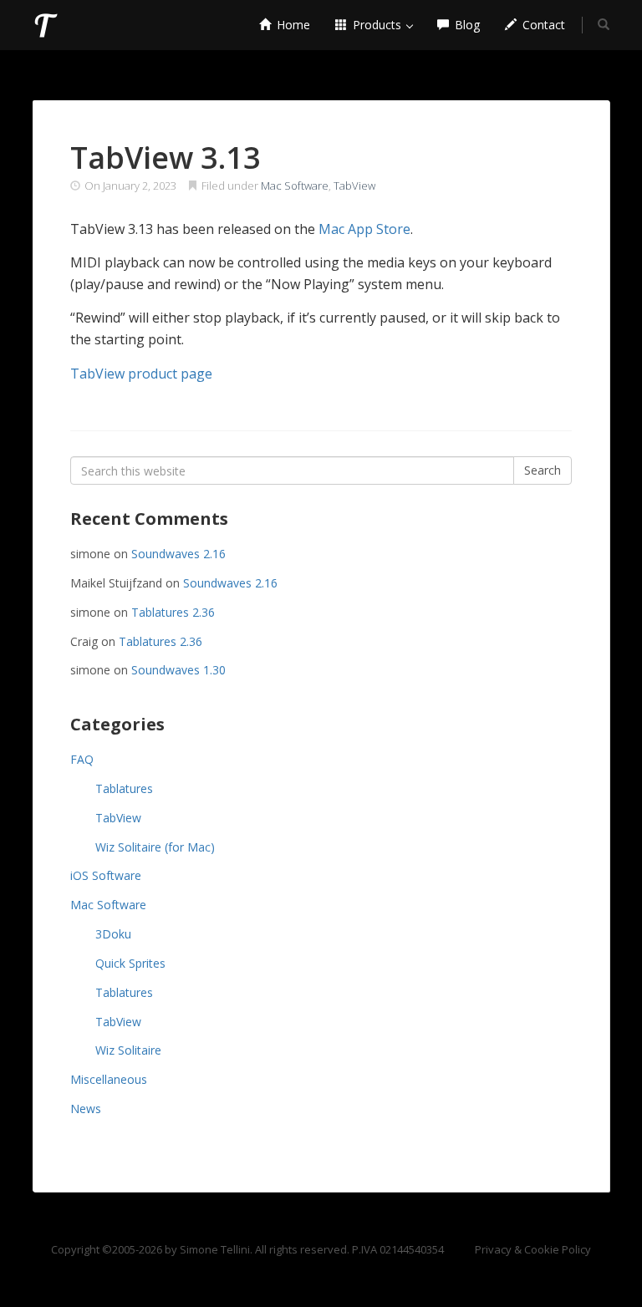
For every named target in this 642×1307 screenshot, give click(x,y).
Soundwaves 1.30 (178, 670)
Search (542, 470)
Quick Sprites (130, 963)
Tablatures (124, 788)
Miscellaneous (108, 1079)
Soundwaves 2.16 (178, 554)
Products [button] (377, 25)
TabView (354, 185)
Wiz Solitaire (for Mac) (155, 847)
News (85, 1108)
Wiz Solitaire (128, 1050)
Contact (542, 25)
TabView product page (141, 373)
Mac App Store (364, 229)
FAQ (82, 759)
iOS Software (105, 875)
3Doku (113, 934)
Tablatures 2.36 (173, 612)
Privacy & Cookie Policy (533, 1249)
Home (291, 25)
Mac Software (295, 185)
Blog (465, 25)
